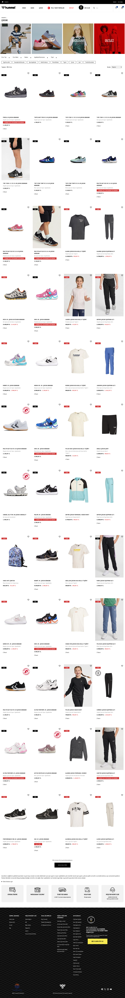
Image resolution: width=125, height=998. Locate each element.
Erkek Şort (75, 960)
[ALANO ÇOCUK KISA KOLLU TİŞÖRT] (78, 227)
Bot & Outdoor (44, 62)
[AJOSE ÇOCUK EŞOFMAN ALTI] (109, 814)
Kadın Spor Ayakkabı (77, 922)
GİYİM (16, 40)
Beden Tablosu (28, 925)
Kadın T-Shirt (76, 945)
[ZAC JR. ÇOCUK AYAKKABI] (47, 814)
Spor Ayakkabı (32, 62)
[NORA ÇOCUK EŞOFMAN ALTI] (109, 556)
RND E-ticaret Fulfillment (18, 993)
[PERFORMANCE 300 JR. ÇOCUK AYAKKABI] (15, 814)
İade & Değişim (28, 919)
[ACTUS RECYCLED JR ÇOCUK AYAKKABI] (47, 748)
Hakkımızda (11, 919)
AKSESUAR (78, 40)
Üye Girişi (120, 2)
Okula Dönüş (76, 974)
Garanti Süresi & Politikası (30, 933)
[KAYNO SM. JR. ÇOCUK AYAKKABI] (47, 361)
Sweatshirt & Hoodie (19, 62)
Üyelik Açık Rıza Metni (61, 938)
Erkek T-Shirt (75, 939)
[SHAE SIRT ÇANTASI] (15, 556)
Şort (80, 62)
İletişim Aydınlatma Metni (62, 941)
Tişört (64, 62)
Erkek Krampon (76, 963)
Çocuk (41, 8)
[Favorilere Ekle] (28, 73)
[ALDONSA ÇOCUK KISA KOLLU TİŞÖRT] (78, 814)
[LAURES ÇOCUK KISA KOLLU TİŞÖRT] (78, 295)
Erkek (24, 8)
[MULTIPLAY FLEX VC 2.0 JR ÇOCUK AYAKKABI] (109, 159)
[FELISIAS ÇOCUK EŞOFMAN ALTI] (109, 619)
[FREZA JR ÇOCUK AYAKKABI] (15, 93)
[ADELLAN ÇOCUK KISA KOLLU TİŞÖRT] (78, 556)
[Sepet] (122, 7)
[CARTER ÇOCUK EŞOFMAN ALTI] (109, 748)
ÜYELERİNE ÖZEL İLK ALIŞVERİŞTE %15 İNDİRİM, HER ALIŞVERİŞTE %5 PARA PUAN (62, 2)
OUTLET (71, 8)
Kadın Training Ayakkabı (78, 951)
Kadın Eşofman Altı (77, 933)
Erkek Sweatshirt (76, 928)
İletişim (26, 931)
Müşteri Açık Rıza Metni (61, 932)
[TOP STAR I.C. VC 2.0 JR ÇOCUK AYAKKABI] (78, 93)
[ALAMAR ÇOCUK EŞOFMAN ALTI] (109, 227)
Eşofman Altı (6, 62)
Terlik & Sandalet (89, 62)
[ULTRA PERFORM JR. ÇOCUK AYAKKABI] (47, 685)
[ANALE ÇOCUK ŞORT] (109, 424)
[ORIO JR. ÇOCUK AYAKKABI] (47, 295)
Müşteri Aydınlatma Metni (62, 930)
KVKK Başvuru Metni (61, 921)
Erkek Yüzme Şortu (77, 957)
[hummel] (10, 7)
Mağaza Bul (27, 928)
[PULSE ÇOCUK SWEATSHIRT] (78, 685)
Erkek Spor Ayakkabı (77, 919)
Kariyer (10, 925)
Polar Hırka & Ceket (77, 969)
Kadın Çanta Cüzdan (77, 954)
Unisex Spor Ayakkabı (77, 971)
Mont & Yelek (55, 62)
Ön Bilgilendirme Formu (46, 925)
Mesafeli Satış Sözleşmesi (46, 922)
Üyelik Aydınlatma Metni (62, 935)
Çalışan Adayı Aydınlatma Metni (63, 927)
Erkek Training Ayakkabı (78, 942)
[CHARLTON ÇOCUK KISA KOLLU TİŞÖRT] (78, 619)
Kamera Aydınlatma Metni (62, 924)
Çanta (72, 62)
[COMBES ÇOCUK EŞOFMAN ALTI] (109, 685)
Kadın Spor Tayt (76, 948)
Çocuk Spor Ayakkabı (77, 936)
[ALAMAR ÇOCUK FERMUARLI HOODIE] (78, 748)
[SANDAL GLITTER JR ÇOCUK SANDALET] (15, 490)
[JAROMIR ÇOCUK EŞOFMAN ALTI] (109, 361)
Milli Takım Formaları (57, 8)
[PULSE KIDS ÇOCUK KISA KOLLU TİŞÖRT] (78, 424)
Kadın (32, 8)
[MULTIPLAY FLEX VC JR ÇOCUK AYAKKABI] (15, 424)
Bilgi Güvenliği (44, 919)
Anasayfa (3, 17)
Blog (10, 928)
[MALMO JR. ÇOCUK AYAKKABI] (47, 490)
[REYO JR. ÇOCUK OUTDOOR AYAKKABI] (15, 295)
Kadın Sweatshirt (76, 931)
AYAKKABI (47, 40)
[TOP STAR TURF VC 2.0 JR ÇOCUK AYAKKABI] (47, 159)
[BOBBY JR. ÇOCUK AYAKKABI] (15, 361)
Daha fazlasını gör (8, 881)
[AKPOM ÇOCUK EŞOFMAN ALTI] (109, 295)
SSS (26, 922)
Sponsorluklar (12, 922)
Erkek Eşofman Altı (77, 925)
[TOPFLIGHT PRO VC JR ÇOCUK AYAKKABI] (47, 93)
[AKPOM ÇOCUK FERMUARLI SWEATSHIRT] (78, 490)
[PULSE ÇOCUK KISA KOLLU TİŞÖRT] (67, 460)
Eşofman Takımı (76, 966)
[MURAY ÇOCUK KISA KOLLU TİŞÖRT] (78, 361)
